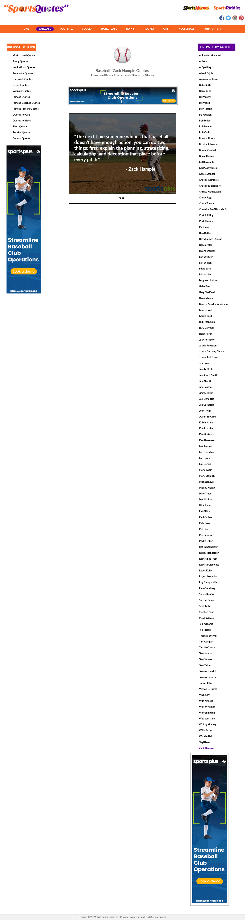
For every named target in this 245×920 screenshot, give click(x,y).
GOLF (166, 29)
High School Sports (155, 917)
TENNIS (130, 29)
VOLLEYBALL (186, 29)
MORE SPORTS (212, 29)
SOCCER (87, 29)
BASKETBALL (109, 29)
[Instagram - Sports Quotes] (234, 20)
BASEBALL (44, 29)
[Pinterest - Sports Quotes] (241, 20)
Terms (140, 917)
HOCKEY (149, 29)
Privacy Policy (127, 917)
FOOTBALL (66, 29)
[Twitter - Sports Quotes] (228, 20)
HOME (25, 29)
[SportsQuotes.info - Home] (34, 14)
